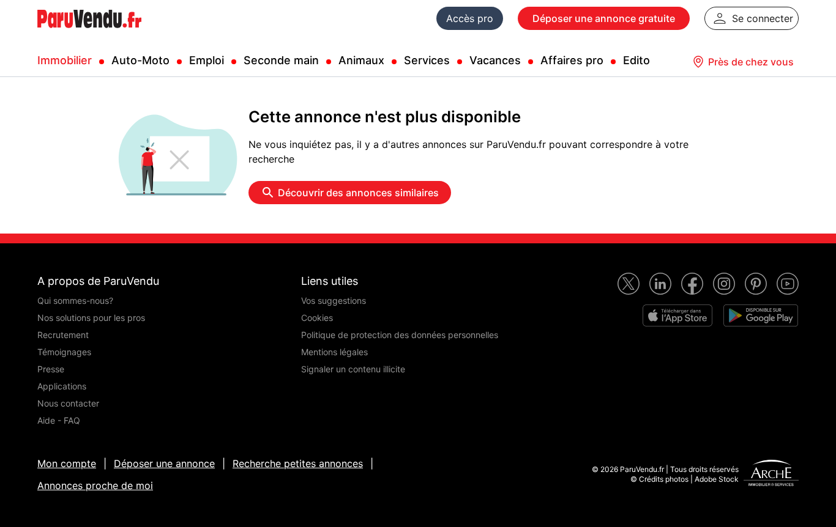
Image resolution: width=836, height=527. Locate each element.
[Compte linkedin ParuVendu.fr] (660, 284)
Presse (50, 369)
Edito (636, 60)
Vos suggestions (333, 300)
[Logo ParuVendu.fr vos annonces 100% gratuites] (89, 33)
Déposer (603, 18)
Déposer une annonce (164, 463)
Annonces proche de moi (95, 485)
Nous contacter (68, 403)
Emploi (206, 60)
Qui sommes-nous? (75, 300)
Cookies (317, 317)
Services (427, 60)
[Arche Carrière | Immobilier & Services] (771, 474)
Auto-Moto (140, 60)
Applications (61, 386)
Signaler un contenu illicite (353, 369)
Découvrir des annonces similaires (358, 192)
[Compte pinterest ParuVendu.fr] (756, 284)
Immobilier (64, 60)
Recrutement (63, 335)
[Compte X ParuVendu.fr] (629, 284)
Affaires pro (571, 60)
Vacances (495, 60)
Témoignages (64, 352)
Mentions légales (334, 352)
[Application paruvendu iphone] (677, 315)
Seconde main (281, 60)
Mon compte (66, 463)
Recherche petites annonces (298, 463)
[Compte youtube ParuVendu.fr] (788, 284)
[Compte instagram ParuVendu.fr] (724, 284)
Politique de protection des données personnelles (399, 335)
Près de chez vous (751, 62)
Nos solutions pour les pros (91, 317)
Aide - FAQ (58, 420)
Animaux (361, 60)
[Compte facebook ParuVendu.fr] (692, 284)
